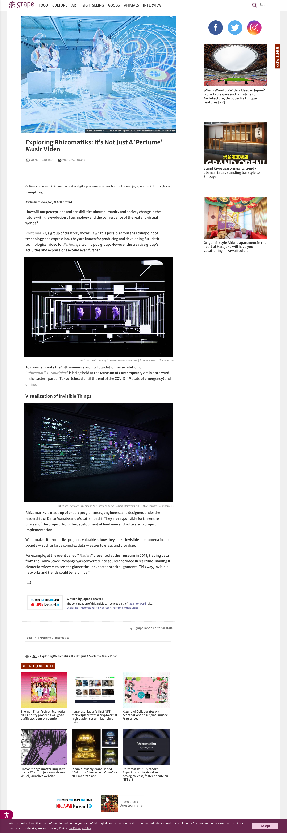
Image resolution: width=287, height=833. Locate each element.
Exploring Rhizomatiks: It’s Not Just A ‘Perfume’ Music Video (93, 145)
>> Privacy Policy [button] (80, 828)
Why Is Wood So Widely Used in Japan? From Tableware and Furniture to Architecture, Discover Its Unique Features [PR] (234, 96)
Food (43, 5)
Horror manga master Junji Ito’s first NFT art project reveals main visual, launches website (44, 772)
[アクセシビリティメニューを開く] (6, 814)
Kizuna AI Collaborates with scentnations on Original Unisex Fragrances (145, 715)
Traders (85, 555)
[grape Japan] (27, 656)
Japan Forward (137, 603)
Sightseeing (93, 5)
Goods (114, 5)
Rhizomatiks (35, 233)
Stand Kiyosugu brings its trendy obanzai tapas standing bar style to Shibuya (232, 172)
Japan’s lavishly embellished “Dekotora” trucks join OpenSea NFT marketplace (94, 772)
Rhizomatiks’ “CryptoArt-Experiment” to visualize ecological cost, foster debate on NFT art (145, 774)
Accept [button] (265, 826)
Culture (59, 5)
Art (74, 5)
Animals (131, 5)
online (30, 384)
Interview (152, 5)
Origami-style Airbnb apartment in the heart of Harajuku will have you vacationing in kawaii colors (235, 246)
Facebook (215, 27)
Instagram (254, 27)
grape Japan (21, 6)
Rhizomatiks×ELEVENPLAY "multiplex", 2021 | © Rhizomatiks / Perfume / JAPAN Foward (134, 130)
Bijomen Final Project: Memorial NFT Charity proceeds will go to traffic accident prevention (43, 715)
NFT (36, 637)
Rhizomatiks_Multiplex (46, 373)
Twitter (235, 27)
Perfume (70, 244)
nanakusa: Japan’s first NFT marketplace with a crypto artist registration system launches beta (94, 717)
